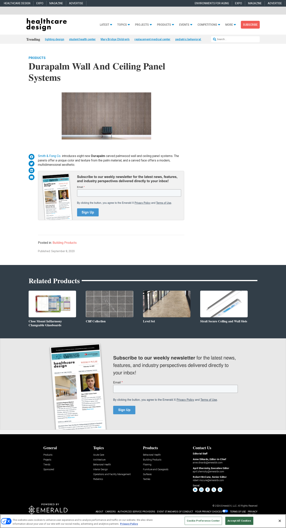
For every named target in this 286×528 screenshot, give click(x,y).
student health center (82, 39)
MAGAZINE (56, 3)
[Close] (279, 521)
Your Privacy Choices (208, 511)
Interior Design (100, 469)
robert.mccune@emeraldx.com (208, 480)
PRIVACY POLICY (252, 513)
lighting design (54, 39)
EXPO (39, 3)
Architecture (99, 460)
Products (164, 24)
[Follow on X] (213, 489)
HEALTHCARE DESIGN (17, 3)
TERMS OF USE (238, 511)
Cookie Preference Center (203, 520)
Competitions (207, 24)
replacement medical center (152, 39)
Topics (122, 24)
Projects (142, 24)
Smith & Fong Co (49, 156)
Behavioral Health (102, 464)
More (229, 24)
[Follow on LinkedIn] (195, 489)
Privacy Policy (129, 523)
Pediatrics (98, 479)
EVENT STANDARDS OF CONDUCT (175, 511)
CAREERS (110, 511)
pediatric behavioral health (192, 39)
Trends (46, 464)
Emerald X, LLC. (229, 505)
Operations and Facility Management (112, 474)
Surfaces (147, 474)
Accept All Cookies (239, 520)
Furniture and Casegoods (155, 469)
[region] (143, 521)
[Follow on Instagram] (201, 489)
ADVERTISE (76, 3)
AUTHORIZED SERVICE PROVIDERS (136, 511)
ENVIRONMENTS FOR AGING (212, 3)
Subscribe (250, 24)
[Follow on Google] (220, 489)
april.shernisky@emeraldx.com (208, 471)
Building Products (65, 243)
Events (184, 24)
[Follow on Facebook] (207, 489)
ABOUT (99, 511)
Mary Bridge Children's (115, 39)
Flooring (147, 464)
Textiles (146, 479)
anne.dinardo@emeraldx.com (208, 462)
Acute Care (98, 455)
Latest (104, 24)
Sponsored (48, 469)
